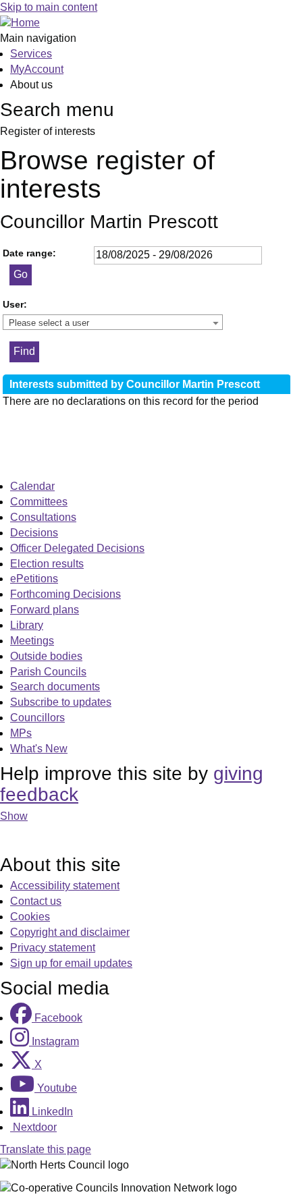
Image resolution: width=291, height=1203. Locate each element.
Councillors (37, 717)
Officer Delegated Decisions (77, 548)
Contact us (35, 901)
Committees (39, 501)
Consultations (43, 517)
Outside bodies (46, 656)
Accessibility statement (65, 885)
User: (15, 304)
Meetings (32, 640)
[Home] (20, 22)
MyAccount (36, 69)
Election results (47, 563)
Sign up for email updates (71, 963)
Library (26, 625)
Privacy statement (52, 947)
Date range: (29, 253)
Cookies (30, 916)
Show (14, 816)
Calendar (32, 486)
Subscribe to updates (60, 702)
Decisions (34, 532)
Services (31, 53)
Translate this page (45, 1149)
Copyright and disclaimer (70, 932)
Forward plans (44, 609)
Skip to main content (48, 7)
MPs (21, 733)
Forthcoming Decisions (65, 594)
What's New (39, 748)
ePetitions (34, 578)
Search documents (55, 686)
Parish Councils (48, 671)
